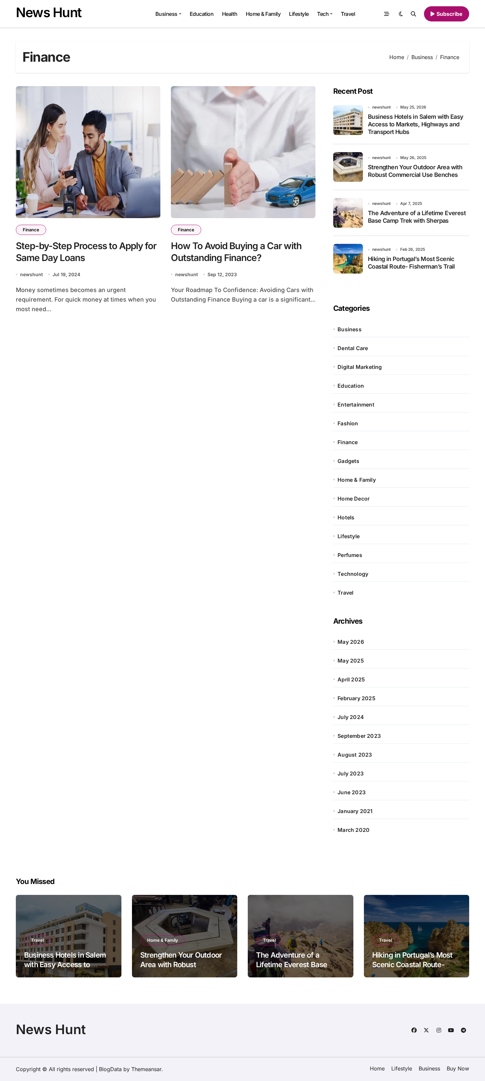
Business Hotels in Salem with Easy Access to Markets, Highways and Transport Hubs (416, 124)
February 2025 (356, 698)
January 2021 (355, 811)
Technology (353, 574)
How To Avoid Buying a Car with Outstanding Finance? (236, 251)
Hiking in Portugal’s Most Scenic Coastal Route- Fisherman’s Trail (412, 964)
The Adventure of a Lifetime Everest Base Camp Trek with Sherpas (296, 964)
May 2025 (351, 660)
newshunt (31, 274)
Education (202, 14)
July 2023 (351, 773)
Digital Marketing (360, 367)
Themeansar (146, 1069)
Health (229, 14)
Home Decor (354, 498)
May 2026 (351, 642)
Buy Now (458, 1068)
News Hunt (48, 12)
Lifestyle (299, 14)
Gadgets (348, 461)
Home (377, 1068)
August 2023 (355, 754)
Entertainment (356, 404)
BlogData (110, 1069)
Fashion (348, 423)
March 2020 (354, 830)
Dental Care (353, 348)
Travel (348, 14)
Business (166, 14)
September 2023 (359, 736)
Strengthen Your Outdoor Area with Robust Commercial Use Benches (182, 964)
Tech (323, 14)
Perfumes (350, 555)
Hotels (346, 517)
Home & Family (263, 14)
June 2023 (352, 792)
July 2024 (351, 717)
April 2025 (351, 679)
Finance (31, 229)
